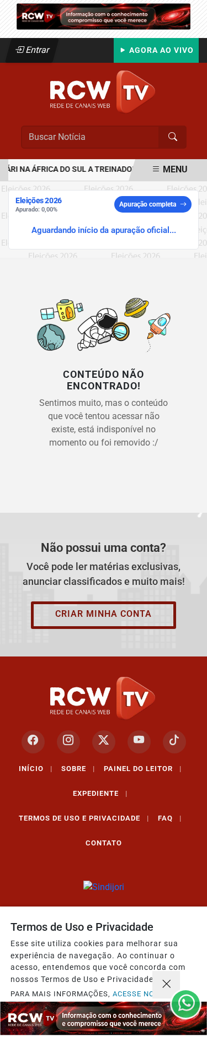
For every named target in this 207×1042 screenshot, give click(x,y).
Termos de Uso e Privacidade (84, 818)
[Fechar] (166, 984)
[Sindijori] (104, 887)
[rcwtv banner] (103, 1018)
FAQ (170, 818)
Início (35, 768)
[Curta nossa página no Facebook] (33, 741)
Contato (104, 843)
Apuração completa (147, 204)
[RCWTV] (103, 15)
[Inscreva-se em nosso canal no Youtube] (139, 741)
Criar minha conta (103, 614)
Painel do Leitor (143, 768)
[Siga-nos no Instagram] (68, 741)
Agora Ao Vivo (160, 50)
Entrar (37, 50)
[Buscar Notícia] (173, 137)
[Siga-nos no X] (103, 741)
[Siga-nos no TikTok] (174, 741)
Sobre (78, 768)
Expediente (100, 793)
